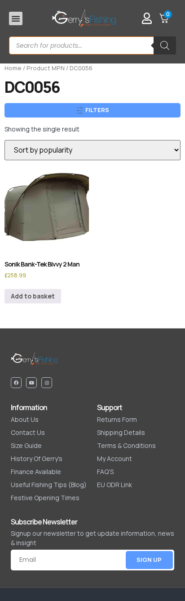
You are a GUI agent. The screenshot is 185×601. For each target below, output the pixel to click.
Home (13, 68)
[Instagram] (46, 382)
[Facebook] (16, 382)
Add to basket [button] (33, 296)
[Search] (165, 45)
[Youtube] (31, 382)
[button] (15, 18)
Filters (96, 110)
